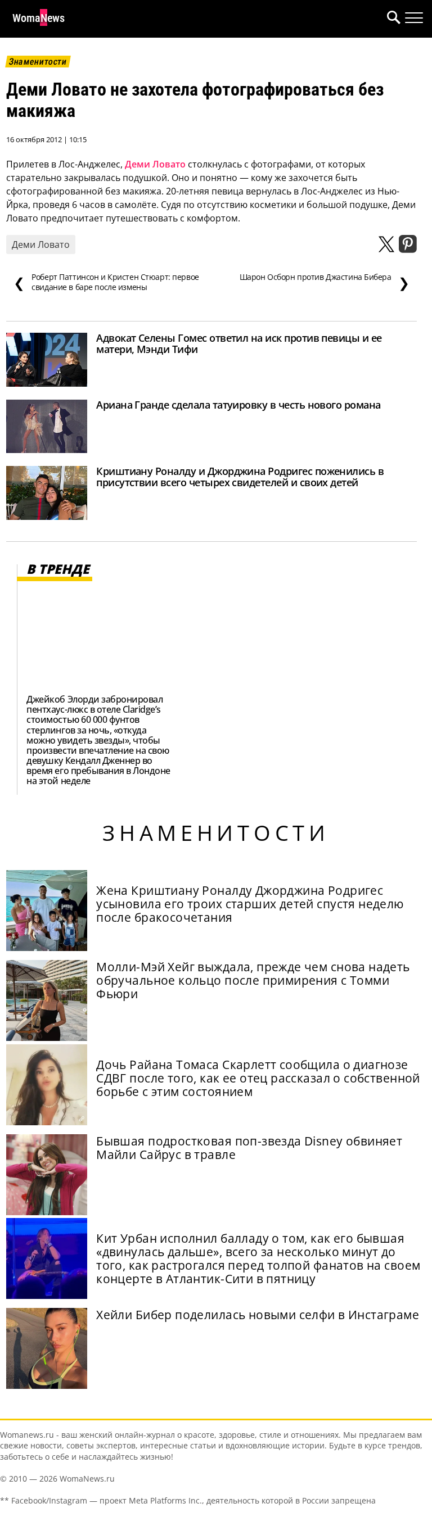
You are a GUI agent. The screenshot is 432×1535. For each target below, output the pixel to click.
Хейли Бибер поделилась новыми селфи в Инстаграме (257, 1315)
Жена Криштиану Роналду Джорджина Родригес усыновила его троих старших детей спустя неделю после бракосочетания (250, 903)
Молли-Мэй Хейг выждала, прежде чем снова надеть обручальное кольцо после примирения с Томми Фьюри (253, 980)
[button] (391, 19)
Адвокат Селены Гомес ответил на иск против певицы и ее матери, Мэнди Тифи (239, 343)
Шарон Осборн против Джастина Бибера (325, 282)
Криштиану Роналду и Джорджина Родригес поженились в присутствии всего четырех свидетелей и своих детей (240, 476)
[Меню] (414, 18)
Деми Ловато (155, 164)
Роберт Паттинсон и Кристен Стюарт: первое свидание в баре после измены (106, 282)
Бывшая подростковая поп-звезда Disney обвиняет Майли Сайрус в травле (249, 1147)
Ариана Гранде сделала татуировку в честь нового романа (238, 404)
